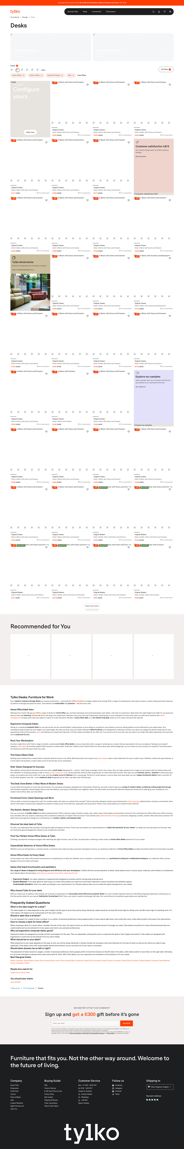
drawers (34, 715)
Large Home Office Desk (20, 972)
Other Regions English (160, 1087)
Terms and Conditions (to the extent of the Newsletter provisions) (86, 1033)
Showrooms (110, 12)
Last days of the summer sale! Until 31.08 (92, 3)
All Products (28, 988)
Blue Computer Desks (79, 960)
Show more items (92, 606)
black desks (102, 758)
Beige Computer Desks (155, 960)
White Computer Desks (19, 960)
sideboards (103, 816)
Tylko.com (15, 988)
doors (42, 715)
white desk (22, 746)
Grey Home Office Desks (60, 960)
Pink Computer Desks (98, 960)
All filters (165, 69)
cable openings (133, 801)
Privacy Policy (110, 1033)
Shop (85, 12)
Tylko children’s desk (59, 773)
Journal (13, 982)
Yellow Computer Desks (117, 960)
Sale (19, 982)
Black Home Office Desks (40, 960)
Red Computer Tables (136, 960)
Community (96, 12)
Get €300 (126, 1023)
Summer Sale (73, 12)
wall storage (115, 816)
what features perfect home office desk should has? (57, 873)
